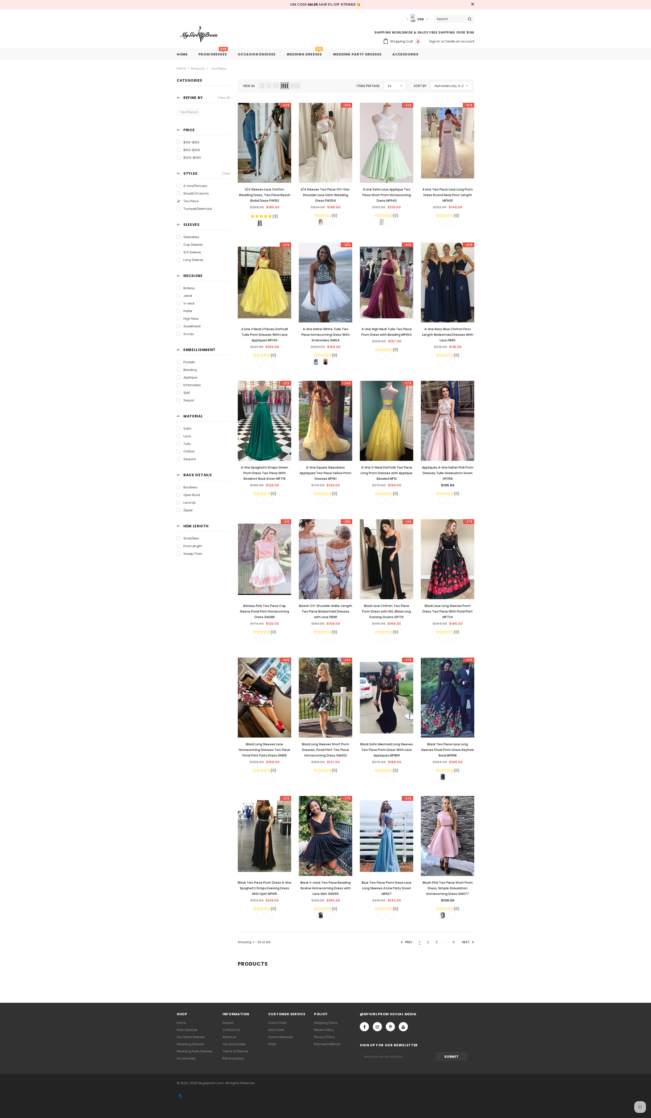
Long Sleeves (193, 260)
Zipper (188, 510)
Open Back (191, 495)
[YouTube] (403, 1026)
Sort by (420, 86)
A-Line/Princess (195, 186)
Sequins (189, 459)
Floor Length (192, 546)
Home (181, 68)
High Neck (191, 318)
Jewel (187, 296)
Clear (226, 173)
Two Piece (190, 201)
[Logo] (203, 35)
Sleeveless (191, 237)
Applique (190, 377)
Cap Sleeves (193, 244)
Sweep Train (192, 553)
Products (197, 68)
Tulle (186, 444)
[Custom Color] (269, 223)
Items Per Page (368, 86)
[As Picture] (259, 223)
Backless (190, 487)
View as (249, 86)
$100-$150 (191, 142)
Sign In (435, 41)
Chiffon (189, 451)
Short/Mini (191, 538)
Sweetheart (192, 326)
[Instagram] (377, 1026)
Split (186, 392)
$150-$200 (191, 150)
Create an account (459, 41)
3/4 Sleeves (192, 252)
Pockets (189, 362)
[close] (472, 4)
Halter (187, 311)
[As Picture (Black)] (325, 362)
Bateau (189, 288)
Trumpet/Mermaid (197, 209)
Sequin (188, 400)
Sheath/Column (196, 193)
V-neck (189, 303)
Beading (190, 370)
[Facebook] (364, 1026)
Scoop (188, 334)
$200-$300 (192, 157)
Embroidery (192, 385)
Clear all (223, 97)
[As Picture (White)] (316, 362)
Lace (187, 436)
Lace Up (189, 502)
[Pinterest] (390, 1026)
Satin (187, 428)
